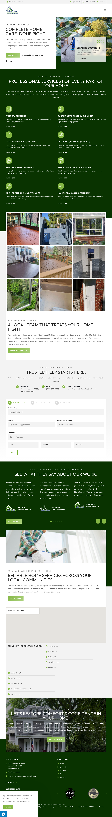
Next (13, 452)
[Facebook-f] (7, 61)
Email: (10, 420)
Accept (8, 807)
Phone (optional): (64, 420)
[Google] (11, 61)
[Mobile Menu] (105, 10)
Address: (11, 433)
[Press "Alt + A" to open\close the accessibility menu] (3, 814)
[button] (98, 41)
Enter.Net (68, 807)
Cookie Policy (24, 801)
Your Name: (12, 408)
